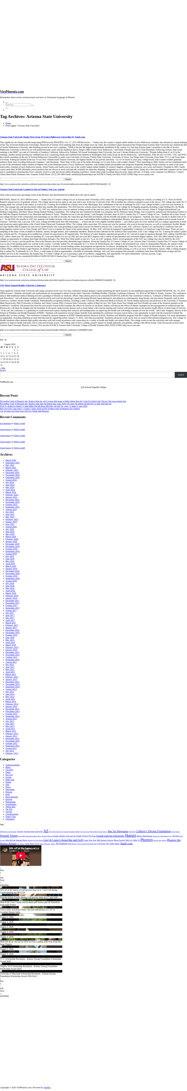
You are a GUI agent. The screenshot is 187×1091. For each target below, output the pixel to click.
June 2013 (9, 724)
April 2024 (10, 490)
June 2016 (9, 637)
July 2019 (9, 556)
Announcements (12, 765)
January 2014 (11, 706)
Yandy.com (126, 843)
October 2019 (11, 549)
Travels (8, 812)
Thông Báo (10, 807)
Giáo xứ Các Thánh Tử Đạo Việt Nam (81, 836)
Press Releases (11, 797)
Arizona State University (33, 831)
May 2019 (9, 561)
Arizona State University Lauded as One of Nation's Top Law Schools (32, 189)
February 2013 (11, 733)
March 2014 (10, 701)
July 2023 (9, 512)
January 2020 (11, 541)
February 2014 (11, 704)
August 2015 (11, 662)
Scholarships (10, 804)
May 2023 (9, 517)
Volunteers (10, 819)
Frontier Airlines (59, 836)
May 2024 (9, 487)
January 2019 (11, 568)
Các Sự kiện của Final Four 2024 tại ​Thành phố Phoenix (24, 411)
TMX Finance (72, 844)
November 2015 (12, 655)
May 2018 (9, 588)
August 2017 (11, 610)
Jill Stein (175, 836)
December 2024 (12, 472)
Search (3, 370)
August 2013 (11, 719)
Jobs (7, 784)
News (8, 787)
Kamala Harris (21, 840)
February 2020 (11, 539)
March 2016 (10, 645)
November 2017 (12, 603)
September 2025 (12, 463)
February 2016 (11, 647)
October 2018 (11, 576)
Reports (8, 799)
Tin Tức (8, 809)
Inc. (170, 836)
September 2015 (12, 660)
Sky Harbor (21, 844)
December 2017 (12, 600)
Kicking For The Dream (35, 840)
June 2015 (9, 667)
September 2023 (12, 507)
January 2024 (11, 497)
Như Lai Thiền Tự (132, 840)
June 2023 (9, 514)
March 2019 (10, 566)
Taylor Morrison (45, 844)
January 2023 (11, 522)
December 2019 (12, 544)
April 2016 (10, 642)
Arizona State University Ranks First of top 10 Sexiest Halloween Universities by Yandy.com (42, 137)
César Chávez (175, 831)
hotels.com (156, 836)
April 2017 (10, 620)
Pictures (8, 792)
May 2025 (9, 465)
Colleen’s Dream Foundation (153, 831)
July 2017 (9, 613)
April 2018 (10, 591)
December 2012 (12, 738)
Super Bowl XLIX (32, 844)
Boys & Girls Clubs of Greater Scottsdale (62, 831)
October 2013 (11, 714)
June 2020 (9, 532)
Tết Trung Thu (103, 844)
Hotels (8, 782)
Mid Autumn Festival (105, 840)
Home (8, 123)
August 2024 (11, 480)
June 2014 (9, 694)
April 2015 (10, 672)
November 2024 (12, 475)
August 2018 (11, 581)
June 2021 (9, 524)
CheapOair (132, 831)
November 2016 (12, 632)
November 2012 (12, 741)
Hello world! (19, 423)
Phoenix (146, 840)
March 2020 (10, 536)
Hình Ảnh (9, 780)
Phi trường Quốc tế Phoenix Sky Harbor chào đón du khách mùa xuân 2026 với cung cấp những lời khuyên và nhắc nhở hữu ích (56, 404)
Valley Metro (115, 844)
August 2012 (11, 748)
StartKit (47, 1087)
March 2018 (10, 593)
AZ (45, 831)
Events (8, 777)
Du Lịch (9, 775)
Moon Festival (119, 840)
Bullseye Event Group (82, 831)
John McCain (10, 840)
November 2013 (12, 711)
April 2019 (10, 564)
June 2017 (9, 615)
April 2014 (10, 699)
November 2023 (12, 502)
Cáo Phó (9, 770)
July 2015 (9, 664)
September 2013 (12, 716)
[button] (93, 869)
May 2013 (9, 726)
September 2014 (12, 687)
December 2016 (12, 630)
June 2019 (9, 559)
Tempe (53, 844)
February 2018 (11, 596)
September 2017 (12, 608)
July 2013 (9, 721)
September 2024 (12, 477)
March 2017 (10, 623)
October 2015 (11, 657)
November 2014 (12, 684)
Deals (7, 772)
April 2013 (10, 729)
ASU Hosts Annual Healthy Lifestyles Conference (23, 285)
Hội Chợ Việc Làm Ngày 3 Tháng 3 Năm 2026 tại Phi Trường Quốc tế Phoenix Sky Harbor (40, 409)
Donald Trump (9, 835)
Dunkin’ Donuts (47, 836)
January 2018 (11, 598)
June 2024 (9, 485)
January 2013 (11, 736)
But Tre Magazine (118, 831)
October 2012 (11, 743)
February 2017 (11, 625)
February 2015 (11, 677)
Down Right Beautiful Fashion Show (29, 836)
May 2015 (9, 669)
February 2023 (11, 519)
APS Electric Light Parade (8, 831)
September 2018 (12, 578)
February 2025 (11, 470)
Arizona (20, 831)
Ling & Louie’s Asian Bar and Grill (63, 839)
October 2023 (11, 504)
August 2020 (11, 527)
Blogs (8, 767)
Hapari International (144, 836)
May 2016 (9, 640)
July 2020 (9, 529)
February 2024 (11, 495)
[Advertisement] (23, 24)
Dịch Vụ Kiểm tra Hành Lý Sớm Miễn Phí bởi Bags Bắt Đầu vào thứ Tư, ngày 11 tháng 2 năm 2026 (43, 406)
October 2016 (11, 635)
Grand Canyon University (110, 835)
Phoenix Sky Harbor (159, 840)
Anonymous (5, 429)
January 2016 (11, 650)
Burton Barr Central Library (98, 831)
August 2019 (11, 554)
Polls (7, 794)
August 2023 (11, 509)
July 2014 (9, 692)
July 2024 (9, 482)
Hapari (130, 835)
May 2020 (9, 534)
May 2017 (9, 618)
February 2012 (11, 753)
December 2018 (12, 571)
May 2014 (9, 697)
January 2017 (11, 628)
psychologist (5, 423)
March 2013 (10, 731)
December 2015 (12, 652)
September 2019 (12, 551)
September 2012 (12, 746)
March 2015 (10, 674)
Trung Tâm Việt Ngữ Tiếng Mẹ (87, 844)
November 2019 (12, 546)
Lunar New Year (90, 840)
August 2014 (11, 689)
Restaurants (10, 802)
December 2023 (12, 500)
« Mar (2, 368)
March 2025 (10, 467)
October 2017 (11, 605)
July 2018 (9, 583)
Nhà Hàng (10, 789)
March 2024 (10, 492)
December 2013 (12, 709)
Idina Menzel (164, 836)
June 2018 (9, 586)
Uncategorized (11, 814)
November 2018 (12, 573)
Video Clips (10, 816)
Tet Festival (61, 843)
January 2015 (11, 679)
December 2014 (12, 682)
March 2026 (10, 460)
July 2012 (9, 751)
